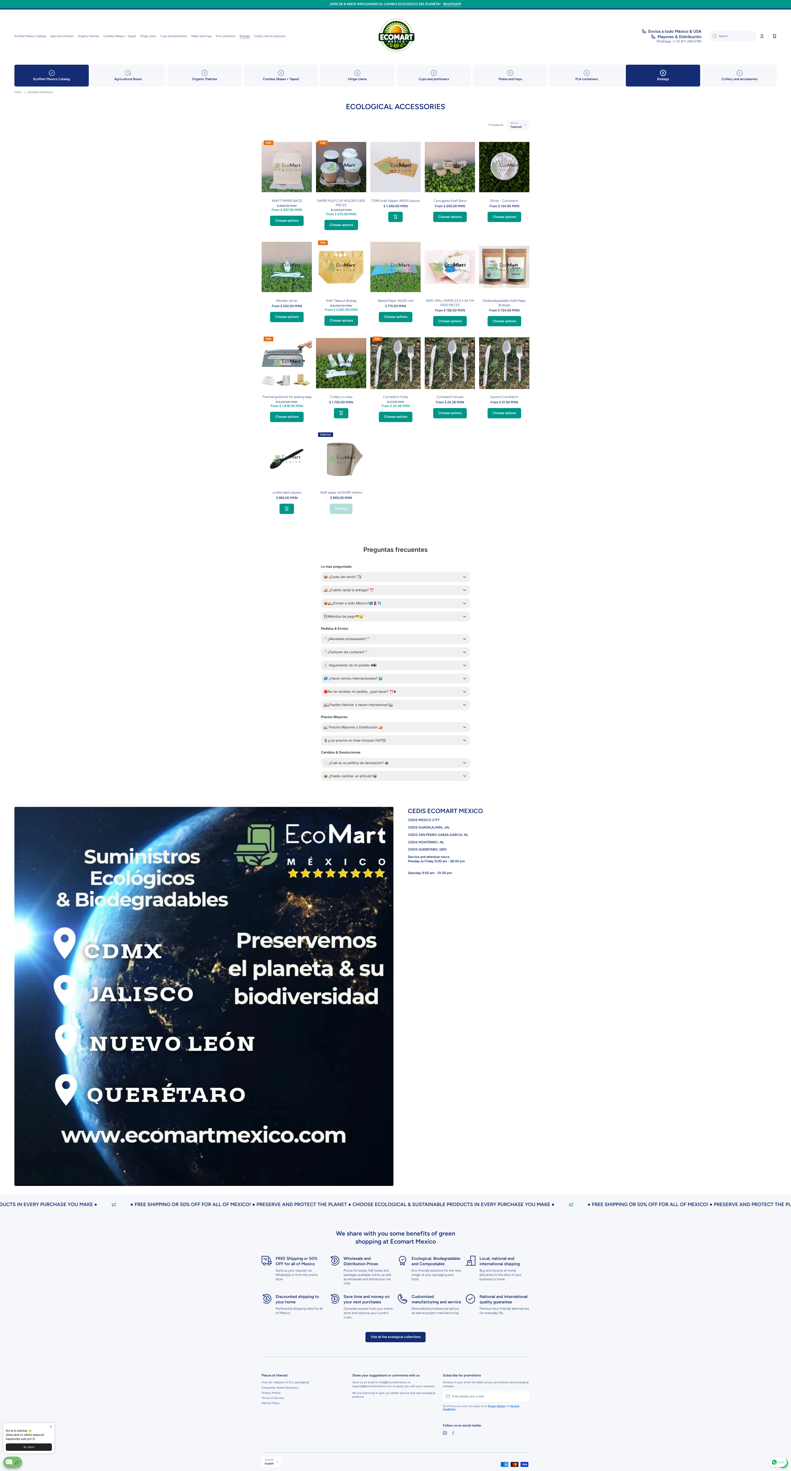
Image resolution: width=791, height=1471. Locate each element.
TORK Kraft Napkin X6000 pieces (395, 201)
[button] (774, 36)
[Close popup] (50, 1426)
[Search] (713, 36)
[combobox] (733, 36)
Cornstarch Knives (450, 397)
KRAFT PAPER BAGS (287, 201)
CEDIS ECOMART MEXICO (445, 811)
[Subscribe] (524, 1396)
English (269, 1463)
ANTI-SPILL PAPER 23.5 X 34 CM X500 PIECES (450, 303)
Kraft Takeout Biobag (341, 301)
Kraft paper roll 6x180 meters (341, 492)
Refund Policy (271, 1403)
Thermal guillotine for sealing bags (286, 397)
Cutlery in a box (341, 397)
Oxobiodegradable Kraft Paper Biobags (504, 303)
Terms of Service (273, 1398)
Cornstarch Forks (395, 397)
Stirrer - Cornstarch (504, 201)
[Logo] (395, 36)
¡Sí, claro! (28, 1447)
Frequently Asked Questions (280, 1387)
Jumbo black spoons (286, 492)
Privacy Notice (271, 1393)
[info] (287, 173)
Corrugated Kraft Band (450, 201)
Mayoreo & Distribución (679, 36)
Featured (516, 126)
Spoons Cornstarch (504, 397)
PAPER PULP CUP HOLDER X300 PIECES (341, 203)
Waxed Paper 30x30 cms (395, 301)
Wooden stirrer (286, 301)
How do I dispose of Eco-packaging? (286, 1382)
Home (17, 92)
